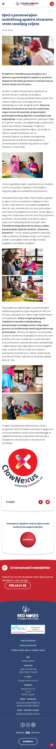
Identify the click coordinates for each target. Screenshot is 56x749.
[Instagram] (33, 725)
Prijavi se (17, 585)
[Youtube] (28, 725)
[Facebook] (23, 725)
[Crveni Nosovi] (27, 4)
